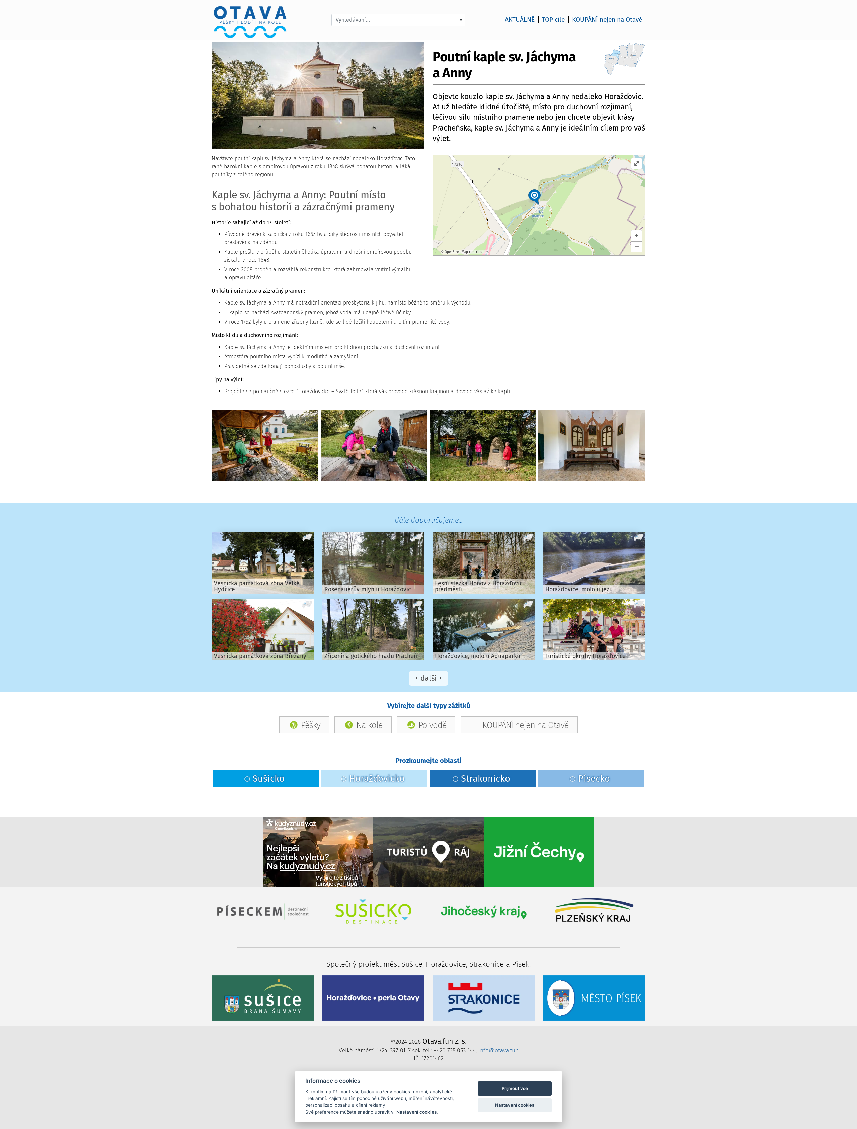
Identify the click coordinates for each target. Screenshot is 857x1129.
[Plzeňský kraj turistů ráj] (428, 851)
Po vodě (432, 725)
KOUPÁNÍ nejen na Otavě (607, 19)
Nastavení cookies (416, 1112)
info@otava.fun (498, 1050)
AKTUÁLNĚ (520, 19)
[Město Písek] (594, 997)
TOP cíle (553, 19)
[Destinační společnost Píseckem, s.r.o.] (263, 911)
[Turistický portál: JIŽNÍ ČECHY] (539, 851)
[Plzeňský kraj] (594, 911)
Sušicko (269, 778)
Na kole (369, 725)
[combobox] (398, 20)
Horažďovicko (377, 778)
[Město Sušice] (263, 997)
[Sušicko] (373, 911)
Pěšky (310, 725)
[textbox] (398, 20)
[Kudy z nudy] (318, 851)
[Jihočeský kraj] (484, 911)
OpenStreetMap (456, 252)
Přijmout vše (515, 1088)
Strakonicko (485, 778)
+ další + (428, 678)
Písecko (594, 778)
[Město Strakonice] (484, 997)
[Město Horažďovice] (373, 997)
